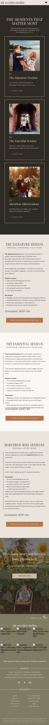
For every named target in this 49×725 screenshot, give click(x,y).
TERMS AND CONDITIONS (25, 722)
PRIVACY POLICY (40, 722)
